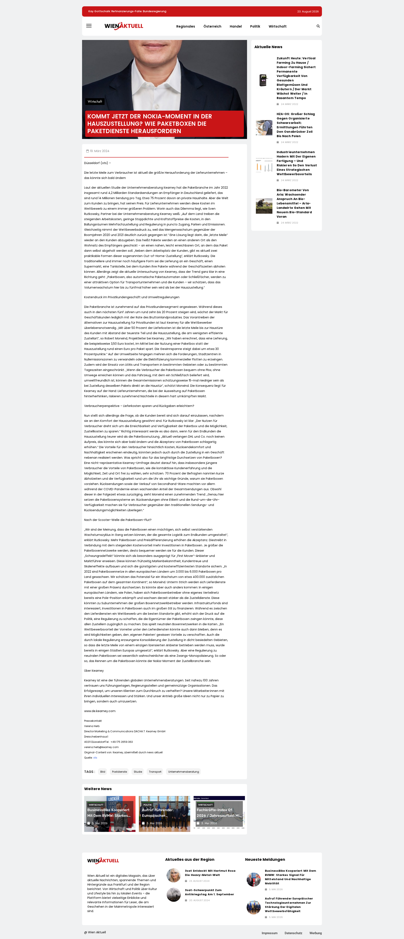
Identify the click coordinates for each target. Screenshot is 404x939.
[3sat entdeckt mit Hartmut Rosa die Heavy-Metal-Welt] (174, 875)
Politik (255, 26)
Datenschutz (293, 933)
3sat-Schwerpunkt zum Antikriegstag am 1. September (209, 892)
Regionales (185, 26)
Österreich (212, 26)
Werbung (316, 933)
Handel (236, 26)
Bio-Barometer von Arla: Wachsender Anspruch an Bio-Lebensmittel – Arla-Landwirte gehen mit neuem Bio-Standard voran (294, 203)
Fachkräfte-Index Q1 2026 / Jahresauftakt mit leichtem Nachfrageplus (219, 815)
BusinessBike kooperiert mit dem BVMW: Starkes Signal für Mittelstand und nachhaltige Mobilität (290, 877)
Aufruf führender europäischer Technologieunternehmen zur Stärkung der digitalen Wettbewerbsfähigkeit (289, 905)
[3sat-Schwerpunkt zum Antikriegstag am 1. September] (174, 895)
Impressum (270, 933)
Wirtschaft (278, 26)
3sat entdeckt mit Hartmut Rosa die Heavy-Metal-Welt (210, 873)
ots (95, 757)
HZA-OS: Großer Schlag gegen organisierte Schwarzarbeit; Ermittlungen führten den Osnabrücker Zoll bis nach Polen (296, 125)
